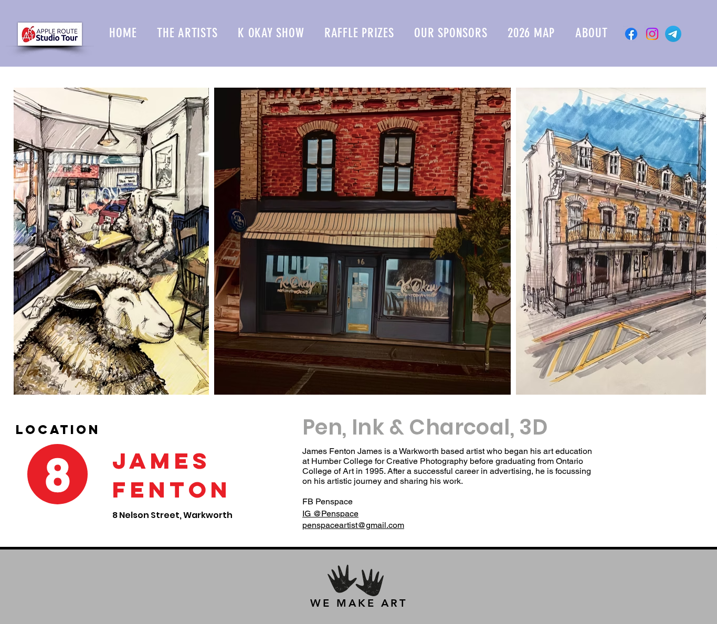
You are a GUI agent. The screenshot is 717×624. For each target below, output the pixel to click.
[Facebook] (631, 34)
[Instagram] (652, 34)
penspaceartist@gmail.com (353, 525)
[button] (187, 33)
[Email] (673, 34)
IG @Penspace (330, 514)
